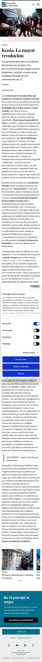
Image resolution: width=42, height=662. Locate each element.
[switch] (36, 330)
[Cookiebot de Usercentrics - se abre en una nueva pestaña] (30, 286)
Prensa (13, 638)
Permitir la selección (21, 366)
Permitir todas (21, 359)
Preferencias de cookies (33, 657)
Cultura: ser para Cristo (12, 261)
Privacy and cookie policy (18, 657)
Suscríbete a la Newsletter (21, 620)
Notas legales (6, 657)
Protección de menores (24, 638)
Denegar (21, 374)
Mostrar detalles (29, 353)
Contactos (21, 632)
